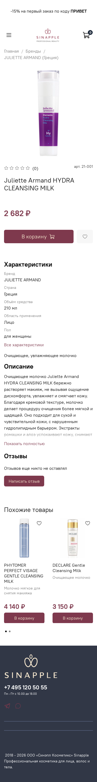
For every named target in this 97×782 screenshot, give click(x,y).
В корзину (24, 617)
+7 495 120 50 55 (25, 687)
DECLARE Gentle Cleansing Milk (69, 567)
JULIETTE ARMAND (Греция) (31, 57)
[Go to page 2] (10, 631)
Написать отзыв (24, 481)
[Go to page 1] (6, 631)
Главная (11, 51)
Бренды (33, 51)
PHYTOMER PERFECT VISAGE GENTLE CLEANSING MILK (23, 573)
